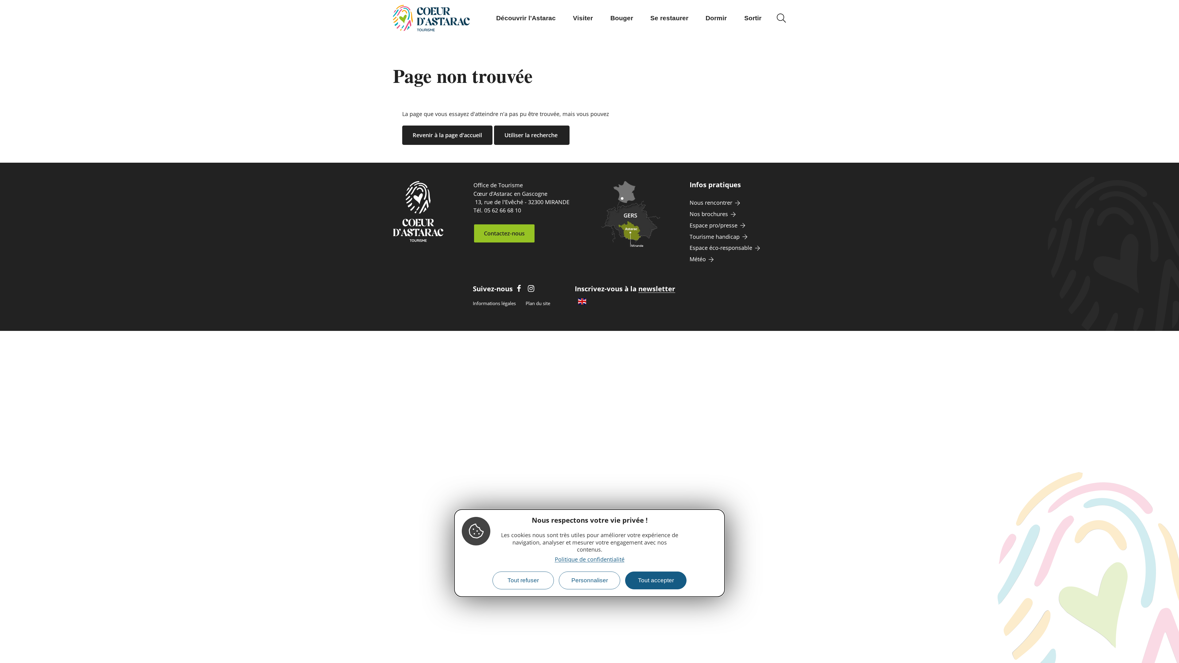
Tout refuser (523, 580)
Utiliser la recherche (531, 135)
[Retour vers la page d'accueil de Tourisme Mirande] (431, 18)
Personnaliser (589, 580)
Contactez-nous (504, 233)
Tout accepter (656, 580)
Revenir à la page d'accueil (447, 135)
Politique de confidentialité (590, 559)
